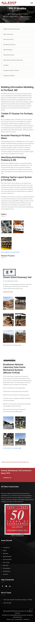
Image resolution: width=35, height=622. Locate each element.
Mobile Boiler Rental (8, 55)
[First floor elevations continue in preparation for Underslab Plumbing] (20, 302)
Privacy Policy (18, 619)
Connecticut (6, 547)
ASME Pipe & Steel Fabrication (11, 29)
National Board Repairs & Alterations (13, 60)
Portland (28, 16)
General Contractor (8, 39)
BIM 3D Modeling (7, 49)
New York (5, 565)
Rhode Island (6, 571)
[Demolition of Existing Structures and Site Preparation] (20, 335)
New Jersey (6, 562)
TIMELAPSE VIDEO (8, 292)
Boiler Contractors (8, 34)
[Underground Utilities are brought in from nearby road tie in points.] (8, 318)
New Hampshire (7, 559)
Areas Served (14, 16)
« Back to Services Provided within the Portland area (15, 462)
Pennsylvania (6, 568)
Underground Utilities (9, 75)
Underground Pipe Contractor (11, 70)
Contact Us (26, 619)
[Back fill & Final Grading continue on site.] (20, 318)
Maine (21, 16)
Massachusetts (7, 556)
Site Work (5, 65)
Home (7, 16)
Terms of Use (10, 619)
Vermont (5, 574)
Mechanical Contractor (9, 44)
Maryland (5, 553)
